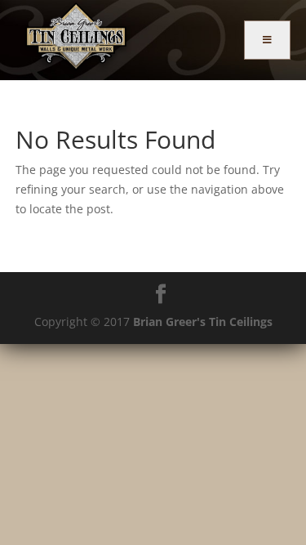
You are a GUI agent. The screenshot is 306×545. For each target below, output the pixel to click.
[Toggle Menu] (267, 40)
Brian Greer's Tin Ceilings (203, 321)
